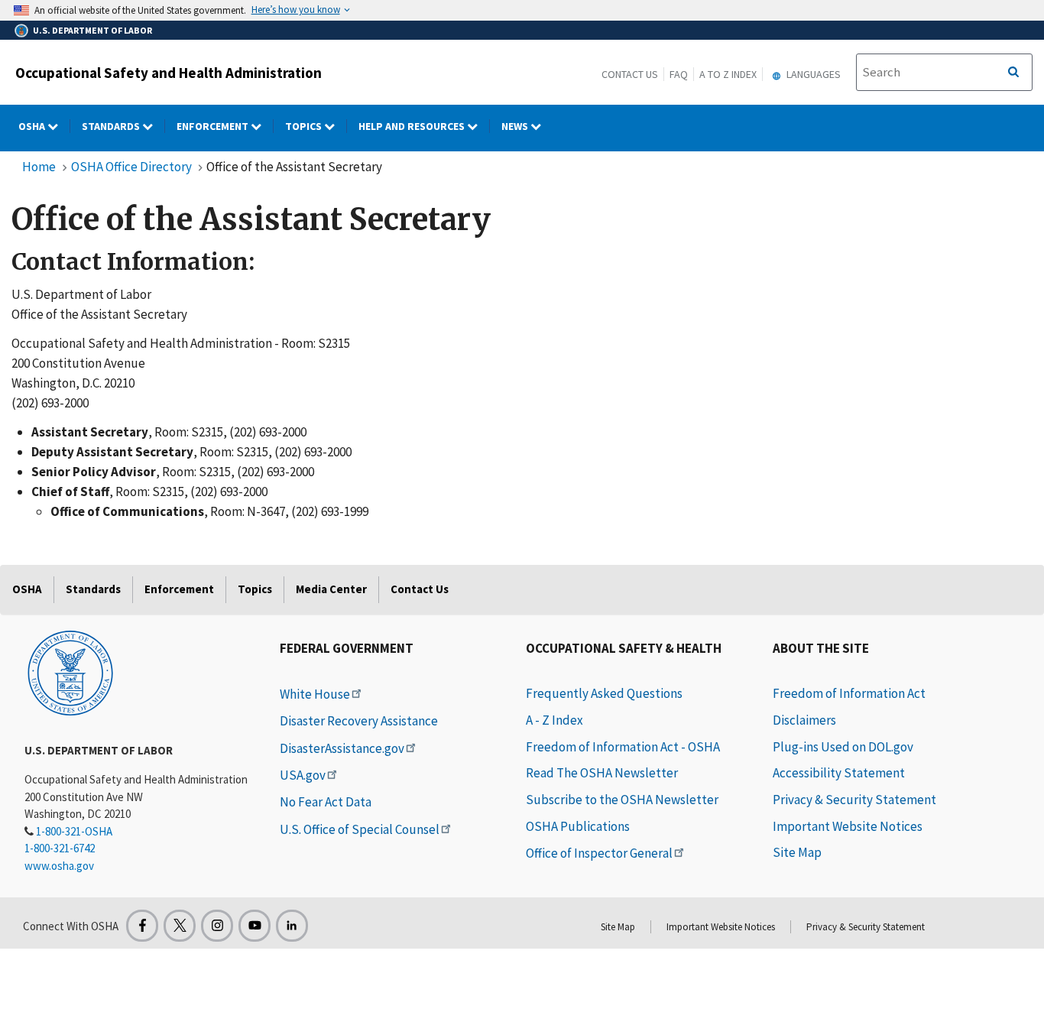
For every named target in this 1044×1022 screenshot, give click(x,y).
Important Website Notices (847, 826)
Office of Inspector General (599, 853)
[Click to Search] (1013, 72)
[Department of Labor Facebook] (142, 926)
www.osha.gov (59, 865)
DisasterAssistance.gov (342, 748)
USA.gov (303, 775)
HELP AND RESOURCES (412, 126)
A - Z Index (554, 720)
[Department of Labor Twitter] (180, 926)
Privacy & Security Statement (854, 799)
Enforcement (214, 126)
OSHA (32, 126)
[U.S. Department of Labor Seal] (70, 672)
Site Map (797, 852)
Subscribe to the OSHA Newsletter (622, 799)
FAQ (679, 74)
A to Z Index (728, 74)
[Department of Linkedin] (292, 926)
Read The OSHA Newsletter (602, 772)
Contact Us (629, 74)
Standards (112, 126)
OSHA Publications (578, 826)
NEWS (515, 126)
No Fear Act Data (325, 801)
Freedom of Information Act (849, 693)
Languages (812, 74)
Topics (304, 126)
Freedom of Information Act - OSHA (623, 746)
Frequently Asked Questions (604, 693)
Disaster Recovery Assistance (359, 720)
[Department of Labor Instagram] (217, 926)
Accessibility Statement (839, 772)
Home (39, 166)
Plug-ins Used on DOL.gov (843, 746)
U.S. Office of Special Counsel (359, 829)
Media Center (331, 589)
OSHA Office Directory (131, 166)
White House (315, 694)
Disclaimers (804, 720)
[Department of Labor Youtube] (254, 926)
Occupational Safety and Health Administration (168, 72)
